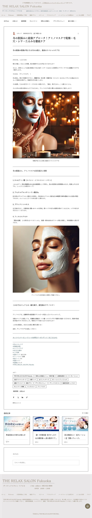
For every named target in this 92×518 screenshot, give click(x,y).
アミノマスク (41, 386)
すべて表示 (85, 413)
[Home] (87, 506)
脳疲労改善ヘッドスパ (69, 383)
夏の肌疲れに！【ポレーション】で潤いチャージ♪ (74, 436)
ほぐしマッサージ (44, 379)
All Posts (6, 21)
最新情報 (23, 21)
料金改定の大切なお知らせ (15, 435)
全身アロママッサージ (20, 379)
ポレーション (74, 376)
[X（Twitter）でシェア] (18, 397)
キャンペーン (33, 21)
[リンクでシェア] (27, 397)
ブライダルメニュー (59, 21)
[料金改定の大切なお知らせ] (17, 423)
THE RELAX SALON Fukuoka (22, 6)
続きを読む (71, 21)
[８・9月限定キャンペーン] (46, 423)
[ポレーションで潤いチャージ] (75, 423)
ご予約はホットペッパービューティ (53, 3)
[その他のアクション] (78, 33)
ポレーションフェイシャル (59, 379)
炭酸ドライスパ (18, 383)
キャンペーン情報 (19, 386)
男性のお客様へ (45, 21)
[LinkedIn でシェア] (22, 397)
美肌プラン (29, 383)
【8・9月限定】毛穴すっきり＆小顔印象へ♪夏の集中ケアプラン (45, 437)
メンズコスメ (31, 386)
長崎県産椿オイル (62, 376)
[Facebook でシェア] (13, 397)
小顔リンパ (33, 379)
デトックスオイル (55, 383)
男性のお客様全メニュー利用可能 (44, 376)
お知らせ (15, 21)
